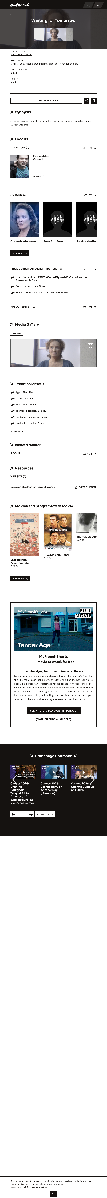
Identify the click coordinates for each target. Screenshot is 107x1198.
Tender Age (33, 671)
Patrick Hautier (86, 241)
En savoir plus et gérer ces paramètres (28, 1186)
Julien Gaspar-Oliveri (66, 671)
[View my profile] (98, 5)
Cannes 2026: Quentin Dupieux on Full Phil (82, 787)
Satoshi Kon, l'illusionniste (19, 561)
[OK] (53, 1193)
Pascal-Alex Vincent (21, 54)
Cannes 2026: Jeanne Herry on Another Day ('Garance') (51, 788)
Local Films (39, 286)
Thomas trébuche (88, 536)
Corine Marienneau (23, 241)
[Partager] (86, 101)
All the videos (45, 814)
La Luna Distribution (56, 292)
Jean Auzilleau (53, 241)
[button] (90, 346)
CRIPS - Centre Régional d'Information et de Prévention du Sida (44, 63)
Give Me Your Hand (56, 555)
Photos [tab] (17, 333)
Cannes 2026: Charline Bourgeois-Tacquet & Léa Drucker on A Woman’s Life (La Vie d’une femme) (22, 793)
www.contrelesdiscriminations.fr (32, 487)
